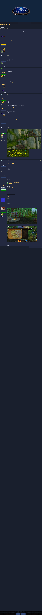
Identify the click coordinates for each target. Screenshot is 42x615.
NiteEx (3, 211)
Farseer (3, 185)
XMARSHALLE (3, 28)
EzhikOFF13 (3, 72)
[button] (11, 23)
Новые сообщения (2, 24)
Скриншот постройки (10, 40)
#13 (40, 198)
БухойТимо (3, 175)
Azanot (3, 164)
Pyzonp (3, 98)
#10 (40, 160)
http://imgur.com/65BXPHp (12, 97)
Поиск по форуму (8, 24)
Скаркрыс (3, 84)
